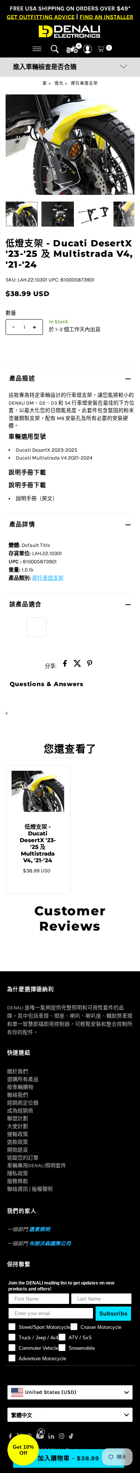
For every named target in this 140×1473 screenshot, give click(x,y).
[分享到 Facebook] (65, 665)
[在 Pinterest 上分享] (89, 665)
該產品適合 (25, 604)
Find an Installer (106, 16)
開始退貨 (17, 1150)
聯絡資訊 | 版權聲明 (30, 1189)
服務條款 (17, 1181)
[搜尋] (54, 49)
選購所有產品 (22, 1079)
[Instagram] (61, 1437)
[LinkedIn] (51, 1437)
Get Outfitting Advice (41, 16)
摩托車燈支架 (84, 83)
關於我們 (17, 1071)
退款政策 (17, 1142)
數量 (11, 313)
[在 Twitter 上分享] (77, 665)
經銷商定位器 (22, 1103)
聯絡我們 (17, 1095)
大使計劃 (17, 1126)
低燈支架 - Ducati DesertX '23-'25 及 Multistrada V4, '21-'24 (38, 843)
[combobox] (70, 1392)
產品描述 (22, 378)
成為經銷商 (20, 1111)
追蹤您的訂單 (22, 1158)
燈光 (59, 83)
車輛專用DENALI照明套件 (36, 1165)
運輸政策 (17, 1134)
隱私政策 (17, 1173)
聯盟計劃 (17, 1118)
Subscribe (113, 1313)
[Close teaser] (41, 1432)
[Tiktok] (71, 1437)
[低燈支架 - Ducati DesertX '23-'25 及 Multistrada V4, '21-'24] (38, 791)
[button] (23, 1450)
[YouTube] (40, 1437)
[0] (72, 49)
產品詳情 (22, 524)
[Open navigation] (37, 49)
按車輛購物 (20, 1087)
